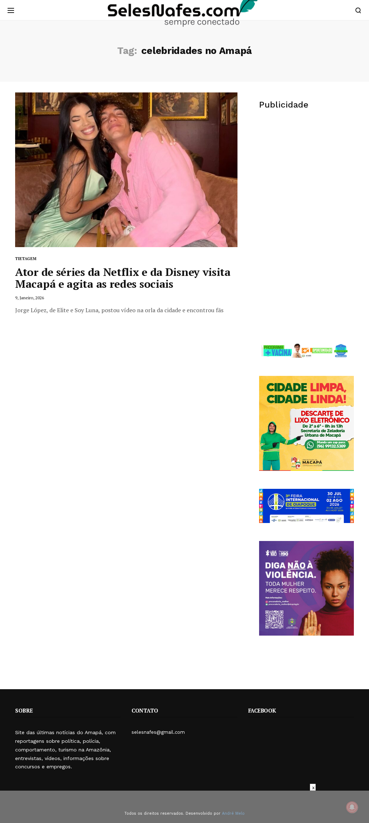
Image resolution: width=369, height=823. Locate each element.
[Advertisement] (306, 172)
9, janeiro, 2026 (29, 297)
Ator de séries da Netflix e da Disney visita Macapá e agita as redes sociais (123, 278)
